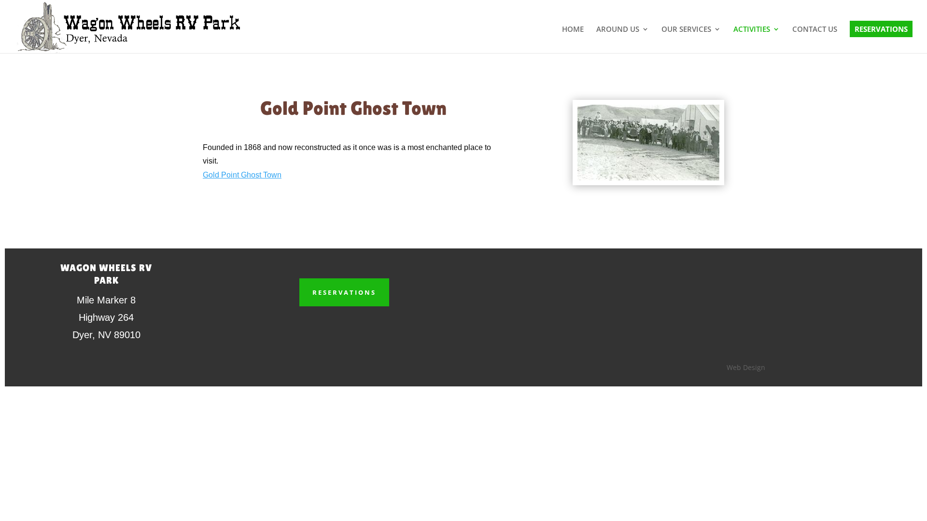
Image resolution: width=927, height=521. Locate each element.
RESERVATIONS (881, 29)
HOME (573, 30)
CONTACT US (814, 30)
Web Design (746, 367)
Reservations (344, 292)
